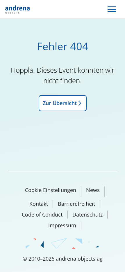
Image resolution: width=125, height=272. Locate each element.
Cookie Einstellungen (50, 189)
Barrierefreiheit (76, 203)
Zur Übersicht (60, 103)
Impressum (62, 225)
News (93, 189)
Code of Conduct (42, 214)
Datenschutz (87, 214)
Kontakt (38, 203)
